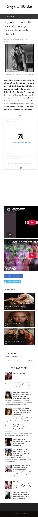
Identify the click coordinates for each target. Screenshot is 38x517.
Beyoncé (7, 41)
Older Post (30, 361)
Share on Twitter (14, 282)
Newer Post (7, 361)
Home (19, 361)
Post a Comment (11, 356)
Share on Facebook (15, 276)
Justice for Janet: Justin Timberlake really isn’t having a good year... (21, 467)
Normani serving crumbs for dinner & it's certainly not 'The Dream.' (21, 385)
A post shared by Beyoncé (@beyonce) (20, 163)
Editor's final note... (19, 373)
